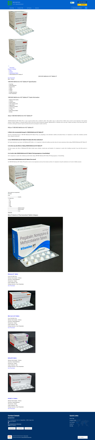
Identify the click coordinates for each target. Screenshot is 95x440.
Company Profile (73, 420)
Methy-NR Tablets (12, 358)
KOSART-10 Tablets (12, 398)
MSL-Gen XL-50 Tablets (13, 316)
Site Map (71, 425)
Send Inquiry (83, 4)
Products (11, 71)
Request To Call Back (12, 69)
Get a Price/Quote (11, 77)
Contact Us (72, 424)
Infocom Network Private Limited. (26, 437)
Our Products (72, 422)
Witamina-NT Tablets (13, 274)
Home (10, 70)
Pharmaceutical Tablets (13, 73)
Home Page (72, 418)
